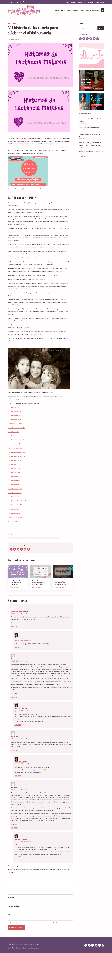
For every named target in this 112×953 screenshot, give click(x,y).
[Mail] (20, 2)
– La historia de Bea (13, 484)
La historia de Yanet (14, 513)
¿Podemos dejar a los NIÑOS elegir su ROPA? (89, 135)
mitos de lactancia (54, 538)
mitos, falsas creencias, (38, 299)
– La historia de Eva (13, 407)
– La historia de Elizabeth (15, 497)
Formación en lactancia (90, 10)
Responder (14, 626)
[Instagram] (15, 2)
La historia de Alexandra (16, 448)
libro (46, 396)
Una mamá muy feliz (18, 611)
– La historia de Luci (14, 472)
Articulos (10, 534)
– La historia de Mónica (14, 493)
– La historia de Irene (14, 468)
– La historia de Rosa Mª (15, 505)
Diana (13, 736)
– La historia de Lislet (14, 509)
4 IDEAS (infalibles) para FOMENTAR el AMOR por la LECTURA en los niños (90, 144)
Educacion (91, 2)
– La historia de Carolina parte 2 (17, 456)
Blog (63, 10)
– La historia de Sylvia (14, 411)
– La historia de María (14, 480)
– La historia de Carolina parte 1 (17, 452)
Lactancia (79, 2)
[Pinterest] (23, 2)
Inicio (57, 10)
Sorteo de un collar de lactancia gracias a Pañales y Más (38, 582)
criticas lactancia (20, 538)
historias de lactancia (32, 538)
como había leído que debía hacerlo (57, 283)
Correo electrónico (14, 906)
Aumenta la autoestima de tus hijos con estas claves (91, 153)
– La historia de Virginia (15, 489)
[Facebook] (9, 2)
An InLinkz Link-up (13, 521)
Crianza (73, 2)
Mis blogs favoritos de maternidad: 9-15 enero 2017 (16, 582)
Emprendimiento (100, 2)
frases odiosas (54, 331)
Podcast (76, 10)
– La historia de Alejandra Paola (17, 501)
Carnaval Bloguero (22, 141)
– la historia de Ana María (15, 444)
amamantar (11, 538)
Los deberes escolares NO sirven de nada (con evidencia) (91, 120)
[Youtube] (17, 2)
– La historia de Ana (13, 432)
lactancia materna (43, 538)
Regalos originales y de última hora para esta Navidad (60, 582)
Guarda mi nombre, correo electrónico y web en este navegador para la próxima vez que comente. (40, 923)
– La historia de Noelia (14, 476)
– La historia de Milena (15, 517)
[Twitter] (12, 2)
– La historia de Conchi (15, 423)
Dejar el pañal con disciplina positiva (89, 127)
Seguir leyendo (14, 587)
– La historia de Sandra (14, 415)
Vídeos (67, 2)
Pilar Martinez (19, 638)
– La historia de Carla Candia (16, 428)
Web (9, 914)
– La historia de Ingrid (14, 460)
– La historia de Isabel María (16, 440)
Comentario (12, 873)
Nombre (11, 898)
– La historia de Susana (14, 436)
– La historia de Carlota (14, 419)
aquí (40, 396)
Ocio (85, 2)
